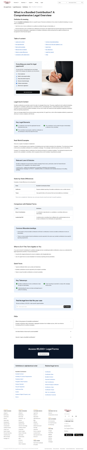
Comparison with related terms (22, 54)
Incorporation (6, 425)
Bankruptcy (6, 414)
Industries (36, 429)
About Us (35, 414)
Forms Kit (36, 436)
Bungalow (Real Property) (22, 381)
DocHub (50, 439)
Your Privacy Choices (48, 448)
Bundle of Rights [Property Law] (23, 394)
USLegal (50, 430)
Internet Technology (23, 425)
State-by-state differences (21, 52)
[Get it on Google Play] (78, 435)
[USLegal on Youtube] (76, 416)
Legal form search (50, 52)
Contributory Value (49, 387)
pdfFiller (50, 434)
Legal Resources (37, 418)
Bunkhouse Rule (19, 389)
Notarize (50, 413)
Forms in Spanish (37, 431)
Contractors (6, 416)
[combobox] (63, 2)
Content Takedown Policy (70, 448)
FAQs (47, 54)
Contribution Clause (49, 389)
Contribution (48, 371)
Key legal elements (19, 44)
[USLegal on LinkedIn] (72, 416)
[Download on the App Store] (68, 435)
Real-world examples (20, 47)
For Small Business (52, 422)
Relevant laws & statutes (21, 49)
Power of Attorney (22, 433)
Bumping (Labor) (19, 379)
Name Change (7, 431)
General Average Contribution (52, 384)
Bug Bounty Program (79, 448)
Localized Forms (37, 433)
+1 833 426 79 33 (68, 421)
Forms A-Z (21, 442)
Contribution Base (49, 374)
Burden (17, 391)
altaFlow (50, 438)
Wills (20, 438)
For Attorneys (51, 424)
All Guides (36, 444)
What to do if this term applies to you (54, 44)
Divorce (5, 418)
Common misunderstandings (52, 42)
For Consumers (51, 421)
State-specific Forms (38, 434)
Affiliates (35, 422)
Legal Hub (36, 413)
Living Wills (21, 429)
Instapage (50, 441)
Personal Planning (7, 433)
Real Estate (21, 434)
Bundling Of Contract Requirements (24, 376)
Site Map (35, 427)
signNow (50, 436)
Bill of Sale (21, 416)
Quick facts (48, 47)
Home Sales (6, 420)
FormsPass (50, 432)
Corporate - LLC (22, 418)
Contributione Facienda (50, 394)
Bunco (17, 397)
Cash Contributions (49, 382)
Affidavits (21, 413)
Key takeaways (49, 49)
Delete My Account (37, 425)
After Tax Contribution (50, 392)
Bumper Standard (20, 384)
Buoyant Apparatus (20, 386)
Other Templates (22, 444)
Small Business (7, 434)
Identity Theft (6, 424)
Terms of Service (56, 448)
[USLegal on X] (65, 416)
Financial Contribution (50, 379)
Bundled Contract (20, 374)
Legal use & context (20, 42)
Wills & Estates (7, 436)
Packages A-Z (6, 438)
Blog (34, 420)
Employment (6, 422)
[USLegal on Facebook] (69, 416)
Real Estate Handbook (38, 442)
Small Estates (21, 436)
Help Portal (36, 416)
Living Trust (6, 429)
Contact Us (36, 424)
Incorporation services (53, 414)
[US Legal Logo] (67, 410)
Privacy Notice (62, 448)
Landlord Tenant (7, 427)
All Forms (21, 440)
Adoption (6, 413)
